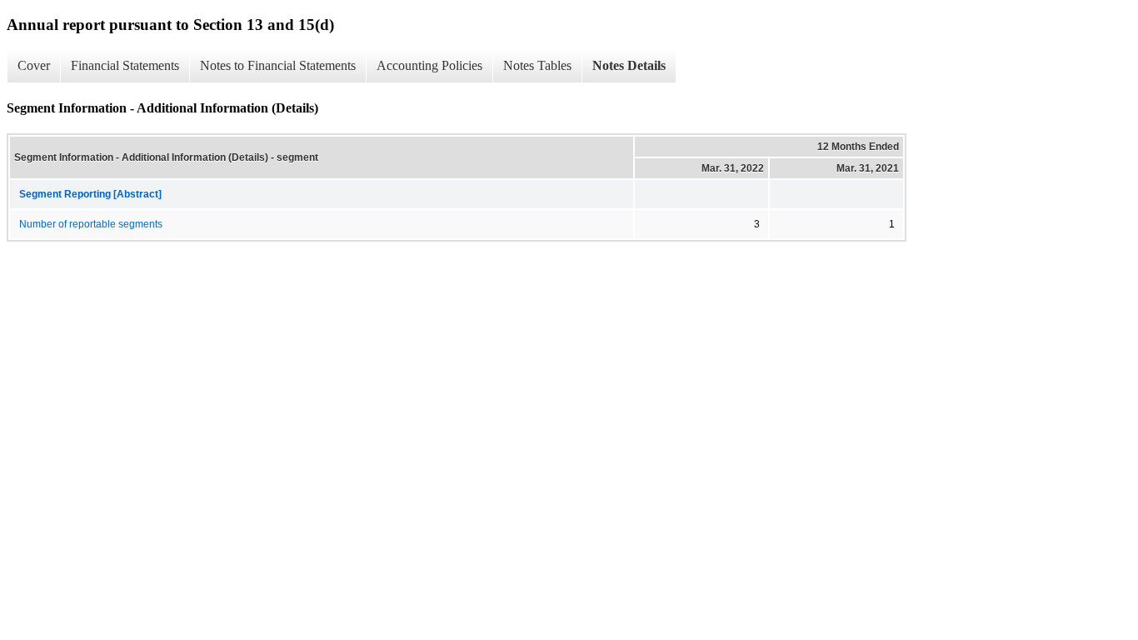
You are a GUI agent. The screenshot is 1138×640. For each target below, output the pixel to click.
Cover (33, 65)
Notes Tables (537, 65)
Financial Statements (125, 65)
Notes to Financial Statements (278, 65)
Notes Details (629, 65)
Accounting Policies (429, 65)
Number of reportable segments (90, 224)
